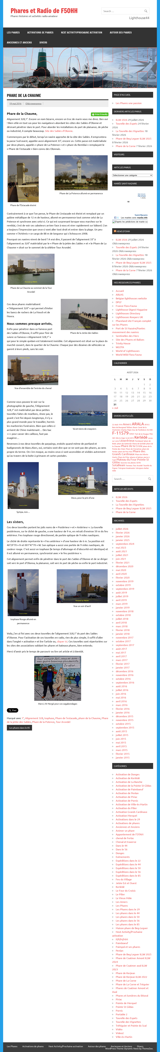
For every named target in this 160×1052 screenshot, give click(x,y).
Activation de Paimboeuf (129, 789)
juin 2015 (121, 738)
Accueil (120, 290)
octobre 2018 (123, 614)
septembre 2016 (125, 682)
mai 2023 (121, 547)
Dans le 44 (121, 845)
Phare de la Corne (126, 145)
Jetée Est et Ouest (126, 883)
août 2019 (121, 592)
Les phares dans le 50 (128, 916)
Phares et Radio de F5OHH (44, 10)
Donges (120, 853)
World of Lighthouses (128, 350)
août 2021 (121, 551)
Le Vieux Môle (124, 898)
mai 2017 (121, 652)
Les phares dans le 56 (128, 920)
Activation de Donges (128, 774)
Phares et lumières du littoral (132, 995)
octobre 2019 (123, 584)
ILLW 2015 (130, 438)
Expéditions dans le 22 (128, 860)
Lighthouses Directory (128, 313)
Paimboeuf (139, 441)
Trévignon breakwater (126, 468)
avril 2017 (121, 656)
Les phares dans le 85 (19, 727)
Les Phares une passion (129, 103)
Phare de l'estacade (66, 718)
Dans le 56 (121, 849)
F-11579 (120, 433)
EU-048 (149, 430)
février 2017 (123, 663)
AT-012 (147, 424)
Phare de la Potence (43, 721)
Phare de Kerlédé (139, 443)
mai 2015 (121, 742)
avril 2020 (121, 573)
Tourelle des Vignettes (128, 1021)
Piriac (119, 999)
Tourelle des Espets (126, 123)
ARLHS (119, 294)
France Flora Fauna (126, 305)
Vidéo (119, 1029)
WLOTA (120, 347)
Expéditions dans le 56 (128, 871)
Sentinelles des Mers (127, 335)
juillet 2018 (122, 618)
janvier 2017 (123, 667)
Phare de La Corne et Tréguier (132, 984)
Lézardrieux (127, 440)
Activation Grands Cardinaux (131, 811)
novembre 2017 (124, 637)
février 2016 (123, 708)
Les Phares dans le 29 (128, 909)
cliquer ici (62, 641)
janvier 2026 (123, 536)
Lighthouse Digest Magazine (131, 309)
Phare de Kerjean (125, 973)
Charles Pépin (126, 430)
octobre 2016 (123, 678)
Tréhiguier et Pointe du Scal (131, 1025)
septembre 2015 (125, 727)
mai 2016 (121, 697)
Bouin (135, 427)
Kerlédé (140, 437)
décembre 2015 (124, 716)
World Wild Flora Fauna (129, 354)
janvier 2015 (123, 757)
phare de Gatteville (124, 443)
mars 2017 (122, 659)
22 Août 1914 (117, 424)
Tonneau (129, 465)
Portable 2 (121, 1014)
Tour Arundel (63, 721)
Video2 (120, 1033)
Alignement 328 (34, 718)
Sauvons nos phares (128, 462)
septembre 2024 (125, 543)
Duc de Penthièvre (139, 430)
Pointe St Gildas (124, 1006)
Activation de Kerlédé (128, 778)
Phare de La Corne (126, 980)
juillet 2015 (122, 734)
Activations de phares (40, 32)
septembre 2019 (125, 588)
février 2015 (123, 753)
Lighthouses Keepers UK (129, 317)
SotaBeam (118, 465)
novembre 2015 (124, 719)
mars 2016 (122, 704)
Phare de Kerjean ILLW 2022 (131, 976)
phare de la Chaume (89, 718)
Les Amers (122, 901)
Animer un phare (125, 830)
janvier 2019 (123, 607)
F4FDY (131, 434)
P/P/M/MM (122, 939)
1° (23, 718)
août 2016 (121, 686)
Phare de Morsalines (134, 449)
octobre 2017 (123, 641)
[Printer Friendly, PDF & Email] (99, 114)
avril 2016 (121, 701)
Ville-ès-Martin (124, 1036)
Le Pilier (120, 894)
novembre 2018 (124, 611)
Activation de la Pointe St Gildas (133, 785)
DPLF (119, 302)
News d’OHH (123, 231)
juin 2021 (121, 558)
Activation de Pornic (127, 800)
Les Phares (13, 32)
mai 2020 (121, 569)
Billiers (129, 427)
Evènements (123, 856)
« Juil (115, 407)
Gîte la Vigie (120, 438)
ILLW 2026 (121, 119)
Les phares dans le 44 (128, 913)
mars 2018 (122, 626)
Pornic (119, 1010)
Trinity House (123, 343)
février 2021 (123, 562)
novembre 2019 (124, 581)
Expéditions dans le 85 (128, 875)
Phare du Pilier (123, 457)
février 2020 (123, 577)
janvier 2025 (123, 539)
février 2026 (123, 532)
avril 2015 (121, 746)
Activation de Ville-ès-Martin (132, 804)
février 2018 (123, 629)
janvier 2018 (123, 633)
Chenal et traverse (126, 841)
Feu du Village (124, 879)
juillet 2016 (122, 689)
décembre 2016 (124, 671)
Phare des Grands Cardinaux (128, 452)
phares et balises (136, 457)
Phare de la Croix (131, 445)
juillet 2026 (122, 528)
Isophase (49, 718)
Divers (43, 42)
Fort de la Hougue (142, 434)
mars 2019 (122, 603)
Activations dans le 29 (128, 819)
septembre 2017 (125, 644)
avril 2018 (121, 622)
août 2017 (121, 648)
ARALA (138, 423)
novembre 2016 (124, 674)
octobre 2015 (123, 723)
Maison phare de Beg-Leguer (132, 928)
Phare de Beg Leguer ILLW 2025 (133, 138)
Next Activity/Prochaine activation (81, 32)
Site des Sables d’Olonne (58, 130)
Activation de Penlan (127, 793)
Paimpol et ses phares (128, 946)
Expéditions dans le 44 (128, 864)
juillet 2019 (122, 596)
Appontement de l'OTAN (129, 834)
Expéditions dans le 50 (128, 868)
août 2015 (121, 731)
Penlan (119, 950)
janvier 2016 (123, 712)
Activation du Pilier (126, 808)
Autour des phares (121, 32)
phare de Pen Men (125, 451)
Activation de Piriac (126, 796)
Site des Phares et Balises (130, 339)
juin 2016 (121, 693)
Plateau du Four (127, 459)
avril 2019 (121, 599)
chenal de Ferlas (125, 838)
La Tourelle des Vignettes (130, 130)
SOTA (138, 462)
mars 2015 (122, 749)
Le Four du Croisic (126, 890)
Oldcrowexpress (33, 103)
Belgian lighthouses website (131, 298)
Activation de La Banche (129, 781)
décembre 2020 (124, 566)
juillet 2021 (122, 554)
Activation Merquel (126, 815)
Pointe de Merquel (126, 1003)
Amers (127, 424)
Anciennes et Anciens (19, 42)
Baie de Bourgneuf (119, 427)
